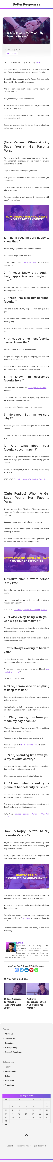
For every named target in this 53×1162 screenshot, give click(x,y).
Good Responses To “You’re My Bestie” (30, 610)
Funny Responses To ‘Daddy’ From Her (30, 479)
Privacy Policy (11, 1047)
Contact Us (10, 1038)
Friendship (9, 1085)
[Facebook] (17, 970)
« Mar (5, 1124)
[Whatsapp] (36, 970)
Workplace (9, 1080)
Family (7, 1067)
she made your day (28, 745)
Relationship (12, 53)
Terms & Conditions (14, 1052)
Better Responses (26, 4)
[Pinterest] (31, 970)
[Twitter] (22, 970)
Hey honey (26, 918)
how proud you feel (37, 387)
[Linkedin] (26, 970)
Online (7, 1076)
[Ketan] (11, 952)
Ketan (38, 62)
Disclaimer (9, 1043)
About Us (9, 1034)
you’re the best (29, 262)
